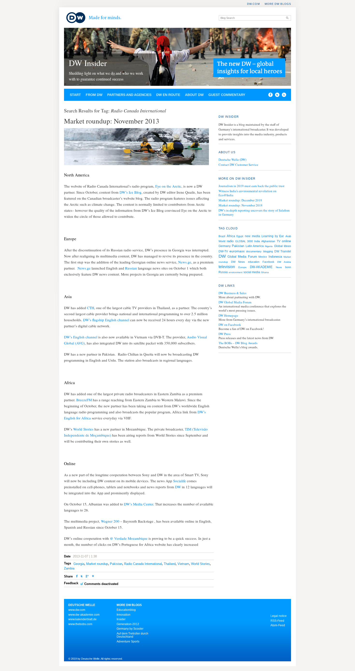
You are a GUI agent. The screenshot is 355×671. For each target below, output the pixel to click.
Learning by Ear (273, 236)
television (227, 267)
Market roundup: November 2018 (241, 205)
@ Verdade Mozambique (129, 538)
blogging (268, 251)
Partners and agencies (129, 95)
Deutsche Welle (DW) (232, 159)
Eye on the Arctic (168, 186)
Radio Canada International (143, 564)
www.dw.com (76, 610)
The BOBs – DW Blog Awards (238, 343)
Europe (242, 267)
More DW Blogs (278, 3)
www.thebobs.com (80, 624)
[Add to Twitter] (81, 576)
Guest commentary (226, 95)
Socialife (180, 480)
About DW (194, 95)
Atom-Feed (277, 625)
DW (178, 486)
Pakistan (116, 564)
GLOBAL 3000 (244, 241)
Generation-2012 (128, 624)
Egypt (239, 236)
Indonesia (275, 256)
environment (235, 272)
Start (75, 95)
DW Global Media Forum (235, 302)
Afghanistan (268, 241)
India (257, 241)
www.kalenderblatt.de (82, 619)
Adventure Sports (128, 641)
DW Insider (88, 62)
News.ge (184, 262)
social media (251, 272)
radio (230, 241)
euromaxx (237, 251)
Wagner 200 (110, 521)
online (286, 241)
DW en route (168, 95)
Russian (131, 268)
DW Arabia (284, 262)
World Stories (83, 429)
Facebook (268, 261)
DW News (238, 261)
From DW (94, 95)
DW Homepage (228, 316)
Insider (121, 619)
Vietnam (183, 564)
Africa (231, 236)
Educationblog (126, 610)
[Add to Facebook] (269, 96)
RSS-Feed (277, 620)
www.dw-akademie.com (83, 614)
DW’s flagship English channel (106, 319)
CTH (90, 307)
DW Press (225, 334)
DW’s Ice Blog (131, 192)
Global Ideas (282, 246)
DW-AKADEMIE (261, 267)
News (279, 267)
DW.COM (253, 3)
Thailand (170, 564)
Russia (223, 272)
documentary (254, 251)
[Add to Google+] (87, 576)
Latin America (255, 246)
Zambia (69, 568)
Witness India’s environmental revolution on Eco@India (248, 193)
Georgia (78, 564)
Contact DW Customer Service (238, 164)
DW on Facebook (230, 325)
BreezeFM (84, 399)
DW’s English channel (80, 337)
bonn (288, 267)
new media (252, 236)
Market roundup (97, 564)
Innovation (123, 614)
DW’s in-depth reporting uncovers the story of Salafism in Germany (254, 212)
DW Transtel (282, 251)
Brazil (222, 236)
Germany (225, 246)
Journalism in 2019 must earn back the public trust (251, 186)
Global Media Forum (242, 256)
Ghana (265, 272)
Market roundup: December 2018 (240, 200)
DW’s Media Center (138, 504)
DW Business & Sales (232, 293)
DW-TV (223, 251)
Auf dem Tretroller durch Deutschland (132, 635)
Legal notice (278, 616)
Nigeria (269, 246)
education (253, 261)
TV (278, 241)
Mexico (262, 256)
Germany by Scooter (130, 628)
